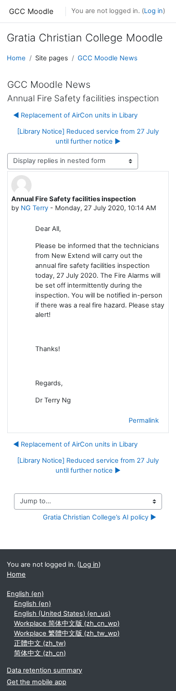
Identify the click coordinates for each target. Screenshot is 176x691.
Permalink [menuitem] (144, 420)
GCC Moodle (31, 11)
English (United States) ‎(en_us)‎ (62, 614)
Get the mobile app (36, 682)
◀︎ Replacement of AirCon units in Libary (75, 115)
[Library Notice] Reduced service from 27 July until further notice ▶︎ (88, 136)
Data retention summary (44, 670)
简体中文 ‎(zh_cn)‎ (40, 653)
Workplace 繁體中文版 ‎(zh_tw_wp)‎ (67, 633)
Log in (153, 11)
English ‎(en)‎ (25, 594)
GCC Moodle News (108, 58)
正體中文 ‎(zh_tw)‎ (40, 643)
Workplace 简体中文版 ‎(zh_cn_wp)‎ (67, 623)
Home (16, 58)
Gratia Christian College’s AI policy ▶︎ (99, 517)
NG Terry (34, 208)
